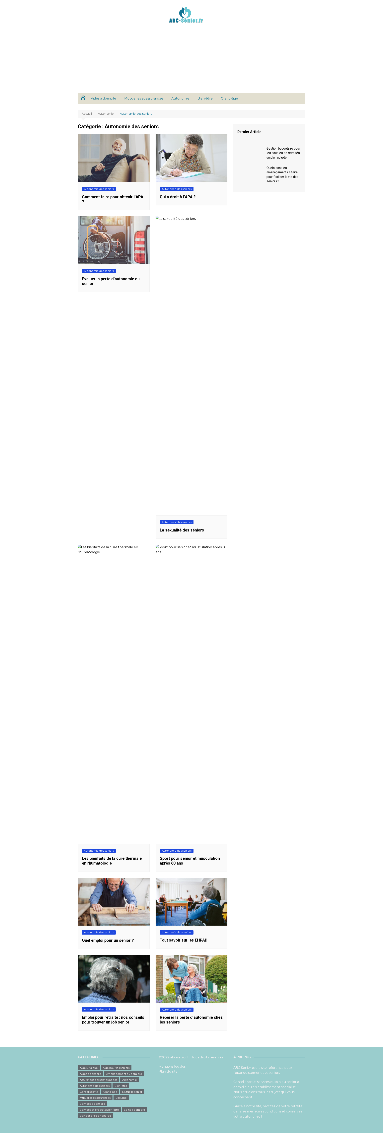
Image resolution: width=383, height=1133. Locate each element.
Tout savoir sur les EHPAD (183, 940)
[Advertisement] (191, 63)
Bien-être (205, 98)
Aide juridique (89, 1067)
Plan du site (168, 1071)
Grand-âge (229, 98)
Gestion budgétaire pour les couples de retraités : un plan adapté (284, 153)
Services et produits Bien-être (99, 1109)
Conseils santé (89, 1091)
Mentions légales (172, 1066)
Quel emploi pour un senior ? (108, 940)
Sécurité (121, 1097)
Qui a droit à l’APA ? (178, 196)
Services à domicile (92, 1103)
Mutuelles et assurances (143, 98)
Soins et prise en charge (95, 1115)
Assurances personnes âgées (98, 1079)
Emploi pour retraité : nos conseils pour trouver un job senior (113, 1020)
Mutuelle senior (132, 1091)
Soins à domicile (134, 1109)
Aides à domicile (103, 98)
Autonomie (180, 98)
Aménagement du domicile (124, 1073)
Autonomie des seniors (99, 188)
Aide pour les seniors (116, 1067)
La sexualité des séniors (182, 530)
